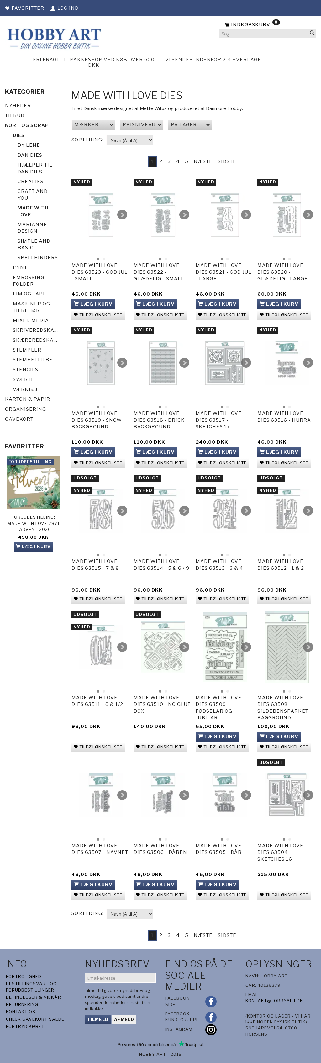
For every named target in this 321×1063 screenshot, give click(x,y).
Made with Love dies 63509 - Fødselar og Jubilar (219, 708)
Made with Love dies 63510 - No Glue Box (162, 704)
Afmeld (124, 1019)
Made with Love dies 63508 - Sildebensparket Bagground (282, 708)
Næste (203, 161)
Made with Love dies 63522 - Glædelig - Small (159, 272)
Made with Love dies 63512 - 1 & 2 (280, 564)
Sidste (227, 161)
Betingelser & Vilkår (33, 997)
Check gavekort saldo (35, 1019)
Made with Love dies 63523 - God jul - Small (99, 272)
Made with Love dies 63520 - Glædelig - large (282, 272)
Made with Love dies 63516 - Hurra (284, 416)
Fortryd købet (25, 1026)
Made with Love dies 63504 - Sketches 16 (280, 852)
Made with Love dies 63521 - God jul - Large (223, 272)
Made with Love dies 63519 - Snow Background (96, 420)
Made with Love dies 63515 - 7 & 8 (95, 564)
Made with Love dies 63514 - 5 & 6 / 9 (161, 564)
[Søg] (312, 33)
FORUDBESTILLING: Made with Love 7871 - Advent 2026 (34, 523)
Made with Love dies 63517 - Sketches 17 (219, 420)
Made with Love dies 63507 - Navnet (99, 849)
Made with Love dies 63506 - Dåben (160, 849)
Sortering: (87, 140)
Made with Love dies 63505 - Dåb (219, 849)
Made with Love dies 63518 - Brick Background (159, 420)
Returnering (22, 1004)
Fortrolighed (23, 976)
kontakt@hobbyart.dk (274, 1000)
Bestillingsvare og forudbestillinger (31, 986)
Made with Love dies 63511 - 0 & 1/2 (97, 701)
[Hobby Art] (53, 37)
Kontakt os (20, 1011)
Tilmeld (97, 1019)
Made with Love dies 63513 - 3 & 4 (219, 564)
